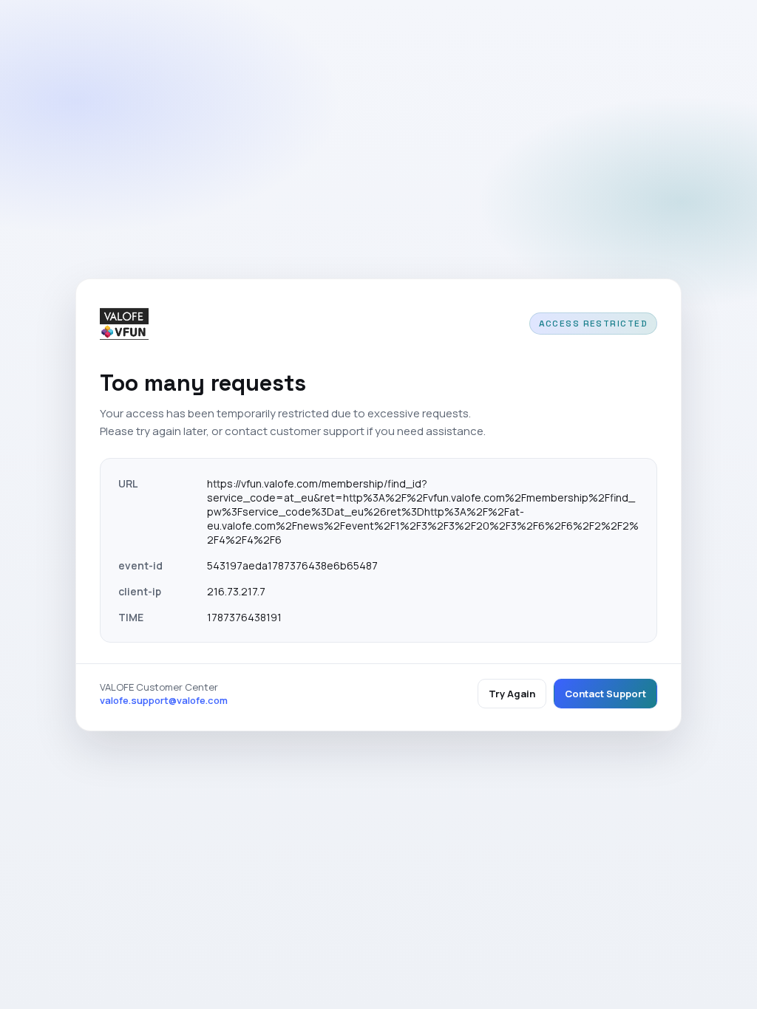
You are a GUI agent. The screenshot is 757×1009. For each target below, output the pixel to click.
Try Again (512, 693)
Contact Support (605, 693)
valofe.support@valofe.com (164, 700)
